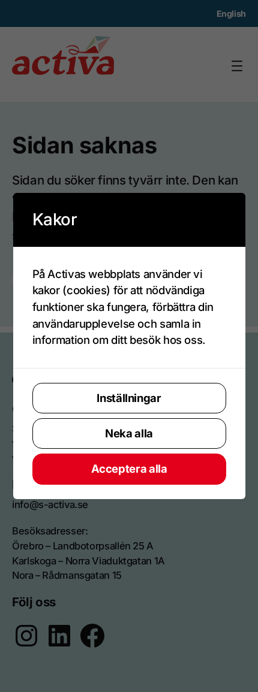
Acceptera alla (129, 468)
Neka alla (129, 433)
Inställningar (129, 397)
